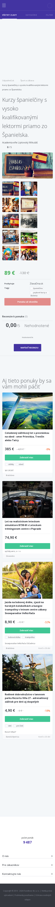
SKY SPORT (9, 470)
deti (9, 726)
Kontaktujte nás (11, 874)
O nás (5, 856)
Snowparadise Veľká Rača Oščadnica (20, 643)
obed (21, 464)
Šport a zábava (27, 80)
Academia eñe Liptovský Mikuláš (20, 142)
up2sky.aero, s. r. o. (13, 551)
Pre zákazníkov (10, 865)
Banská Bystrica (12, 737)
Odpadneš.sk (8, 80)
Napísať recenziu (29, 347)
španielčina (38, 288)
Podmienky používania (24, 895)
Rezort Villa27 (10, 732)
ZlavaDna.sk (36, 283)
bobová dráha (14, 637)
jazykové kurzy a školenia (39, 292)
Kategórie (31, 15)
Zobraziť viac (27, 457)
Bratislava (10, 475)
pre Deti (19, 726)
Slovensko (10, 556)
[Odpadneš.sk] (27, 5)
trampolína (29, 637)
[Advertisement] (27, 47)
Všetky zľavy (9, 15)
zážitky (11, 464)
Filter (49, 15)
